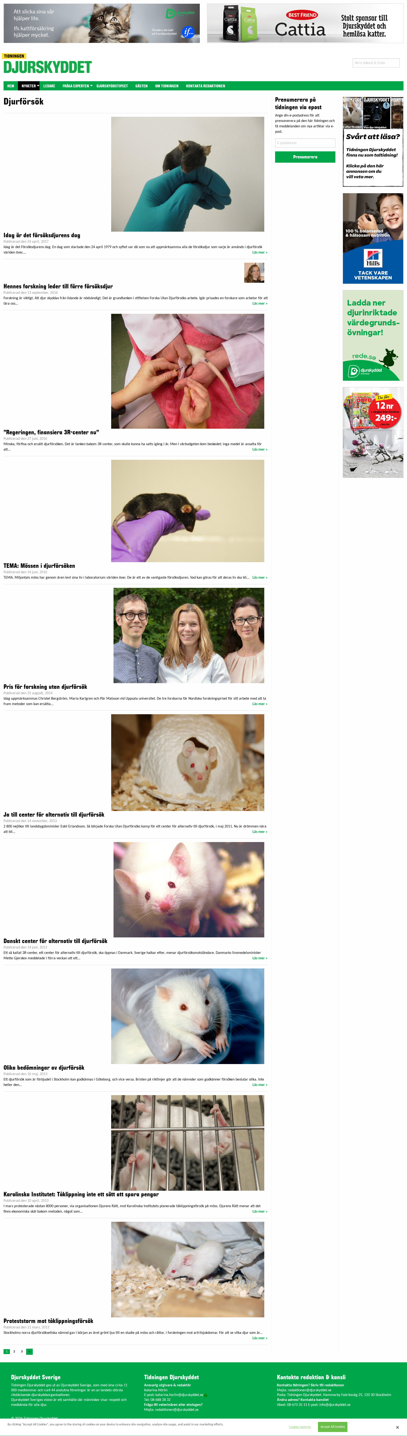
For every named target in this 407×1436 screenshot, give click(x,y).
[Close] (397, 1427)
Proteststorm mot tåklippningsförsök (48, 1321)
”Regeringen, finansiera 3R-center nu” (51, 432)
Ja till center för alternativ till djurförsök (54, 814)
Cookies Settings (300, 1427)
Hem (10, 86)
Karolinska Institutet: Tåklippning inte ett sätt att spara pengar (81, 1194)
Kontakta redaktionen (205, 86)
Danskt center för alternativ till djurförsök (55, 941)
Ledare (49, 86)
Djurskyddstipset (112, 86)
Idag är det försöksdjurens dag (42, 235)
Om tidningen (167, 86)
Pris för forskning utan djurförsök (45, 686)
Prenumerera (305, 157)
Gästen (141, 86)
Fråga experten (76, 86)
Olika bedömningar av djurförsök (44, 1067)
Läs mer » (260, 252)
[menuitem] (11, 85)
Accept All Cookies (333, 1427)
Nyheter (29, 86)
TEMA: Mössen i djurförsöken (39, 565)
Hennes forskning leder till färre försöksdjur (58, 286)
